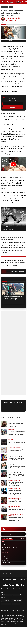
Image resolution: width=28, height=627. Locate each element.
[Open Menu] (3, 1)
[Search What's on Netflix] (26, 2)
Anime (10, 6)
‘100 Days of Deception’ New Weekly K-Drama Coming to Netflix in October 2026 (16, 509)
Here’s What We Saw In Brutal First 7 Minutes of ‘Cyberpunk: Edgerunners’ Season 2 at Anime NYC (13, 299)
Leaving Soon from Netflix (14, 498)
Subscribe (12, 107)
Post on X (11, 271)
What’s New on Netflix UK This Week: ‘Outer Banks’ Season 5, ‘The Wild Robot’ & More (15, 519)
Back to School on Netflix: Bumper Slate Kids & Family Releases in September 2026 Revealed (16, 458)
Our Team (22, 579)
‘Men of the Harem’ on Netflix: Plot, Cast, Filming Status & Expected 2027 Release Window (17, 484)
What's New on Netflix (13, 421)
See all (22, 538)
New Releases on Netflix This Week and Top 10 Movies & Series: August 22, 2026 (16, 425)
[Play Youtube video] (13, 164)
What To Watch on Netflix (14, 447)
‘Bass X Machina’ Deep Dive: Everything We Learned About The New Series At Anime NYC (16, 442)
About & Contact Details (9, 579)
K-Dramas (10, 480)
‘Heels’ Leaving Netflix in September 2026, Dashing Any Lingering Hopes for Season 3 (15, 501)
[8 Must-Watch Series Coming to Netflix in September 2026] (4, 450)
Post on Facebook (20, 271)
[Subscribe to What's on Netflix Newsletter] (22, 2)
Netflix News (4, 6)
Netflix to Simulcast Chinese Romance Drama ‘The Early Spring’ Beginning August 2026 (17, 466)
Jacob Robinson (12, 18)
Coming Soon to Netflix (14, 455)
